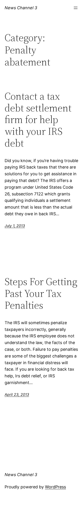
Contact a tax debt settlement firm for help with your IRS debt (38, 119)
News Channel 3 (21, 7)
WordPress (55, 486)
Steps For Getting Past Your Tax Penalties (41, 293)
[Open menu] (75, 8)
